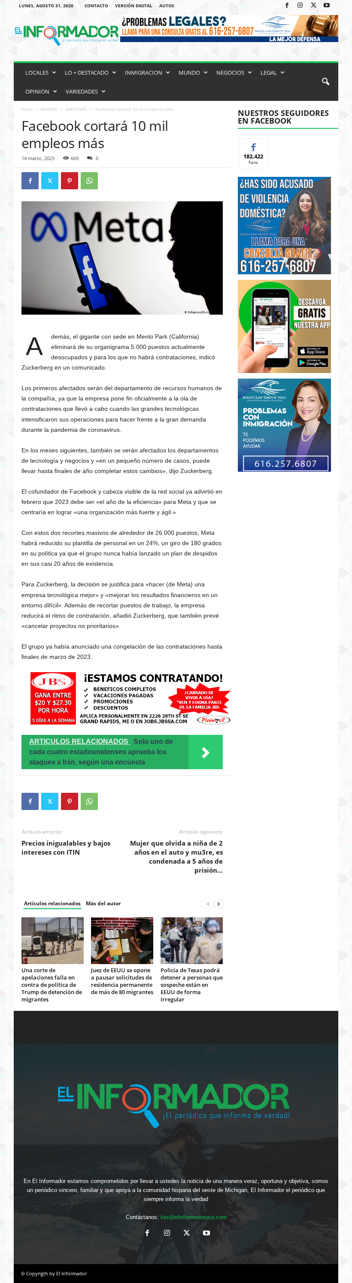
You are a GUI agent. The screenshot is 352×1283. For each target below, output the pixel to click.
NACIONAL (76, 109)
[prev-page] (208, 903)
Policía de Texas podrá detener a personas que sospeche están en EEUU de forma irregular (192, 984)
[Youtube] (327, 6)
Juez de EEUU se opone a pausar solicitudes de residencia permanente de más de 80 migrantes (122, 981)
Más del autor (103, 903)
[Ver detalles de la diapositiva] (284, 326)
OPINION (37, 91)
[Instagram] (300, 6)
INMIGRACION (143, 72)
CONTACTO (96, 6)
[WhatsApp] (89, 180)
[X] (313, 6)
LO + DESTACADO (87, 72)
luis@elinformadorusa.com (194, 1217)
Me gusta (253, 145)
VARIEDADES (82, 91)
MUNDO (189, 72)
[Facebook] (287, 6)
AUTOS (166, 6)
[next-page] (218, 903)
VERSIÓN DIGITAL (133, 6)
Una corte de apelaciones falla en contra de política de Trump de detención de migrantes (51, 984)
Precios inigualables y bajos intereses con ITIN (65, 847)
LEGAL (269, 72)
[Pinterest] (69, 180)
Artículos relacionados (52, 903)
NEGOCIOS (230, 72)
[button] (325, 82)
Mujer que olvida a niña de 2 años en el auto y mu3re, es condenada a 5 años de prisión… (176, 856)
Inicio (27, 109)
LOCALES (37, 72)
